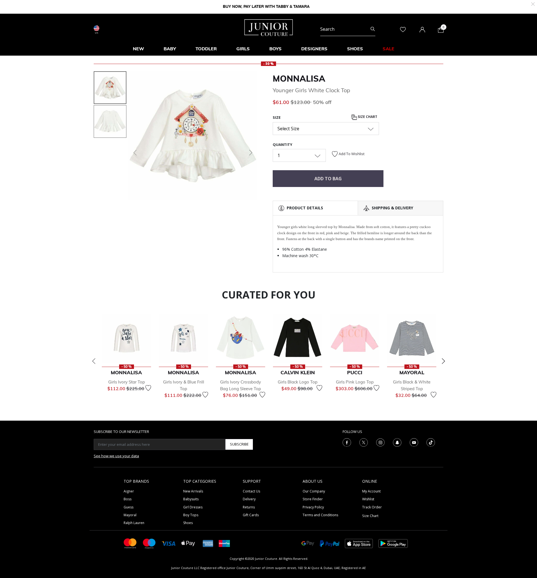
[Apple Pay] (188, 543)
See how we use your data (116, 455)
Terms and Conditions (320, 515)
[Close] (533, 3)
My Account (371, 491)
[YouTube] (414, 442)
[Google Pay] (308, 543)
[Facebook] (347, 442)
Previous (94, 361)
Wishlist (368, 499)
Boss (127, 499)
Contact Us (251, 491)
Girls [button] (243, 48)
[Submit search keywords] (372, 29)
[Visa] (169, 543)
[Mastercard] (130, 543)
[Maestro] (149, 543)
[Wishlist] (148, 388)
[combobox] (347, 29)
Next (443, 361)
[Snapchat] (397, 442)
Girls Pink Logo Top (355, 382)
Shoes (188, 522)
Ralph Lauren (134, 522)
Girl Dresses (192, 507)
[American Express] (208, 543)
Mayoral (130, 515)
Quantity (282, 144)
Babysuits (191, 499)
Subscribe (239, 444)
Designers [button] (314, 48)
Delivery (249, 499)
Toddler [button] (206, 48)
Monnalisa (299, 78)
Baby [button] (170, 48)
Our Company (314, 491)
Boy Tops (190, 515)
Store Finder (313, 499)
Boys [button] (275, 48)
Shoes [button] (355, 48)
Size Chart (367, 117)
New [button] (138, 48)
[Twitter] (363, 442)
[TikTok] (431, 442)
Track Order (372, 507)
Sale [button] (388, 48)
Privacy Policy (313, 507)
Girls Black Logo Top (297, 382)
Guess (128, 507)
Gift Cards (251, 515)
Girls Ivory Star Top (126, 382)
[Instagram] (380, 442)
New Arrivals (193, 491)
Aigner (129, 491)
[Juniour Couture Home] (268, 27)
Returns (249, 507)
